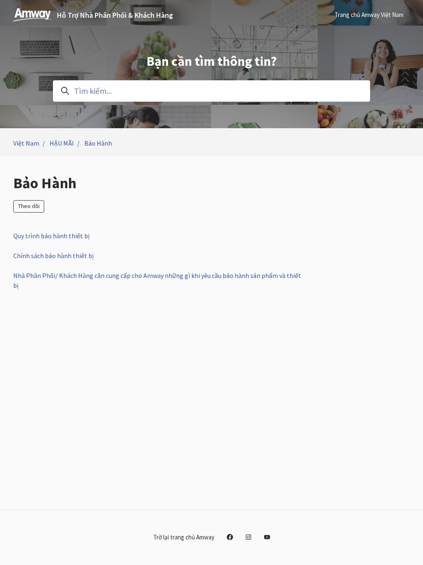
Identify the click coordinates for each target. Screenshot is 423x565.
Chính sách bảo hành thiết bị (53, 255)
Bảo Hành (98, 143)
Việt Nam (26, 143)
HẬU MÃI (62, 143)
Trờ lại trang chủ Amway (183, 537)
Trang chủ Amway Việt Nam (369, 15)
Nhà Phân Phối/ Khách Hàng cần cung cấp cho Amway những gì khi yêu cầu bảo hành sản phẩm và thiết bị (157, 280)
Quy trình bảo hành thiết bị (51, 236)
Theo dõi (29, 206)
